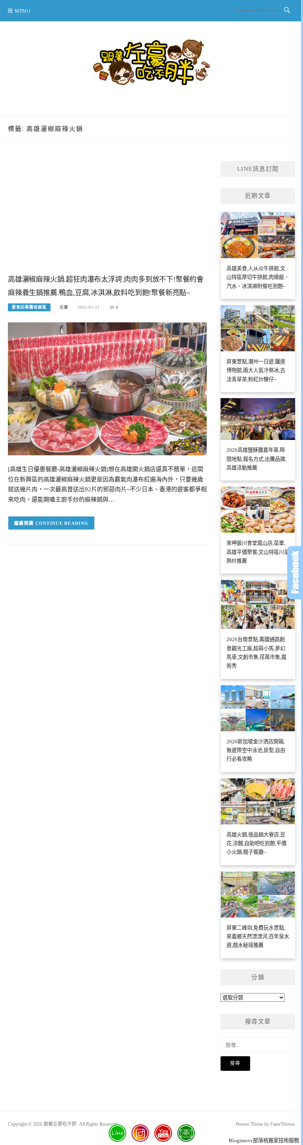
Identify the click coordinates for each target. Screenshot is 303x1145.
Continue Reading (62, 523)
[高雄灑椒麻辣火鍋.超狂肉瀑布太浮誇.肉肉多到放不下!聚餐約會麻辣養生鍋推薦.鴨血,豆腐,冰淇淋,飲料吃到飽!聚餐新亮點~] (107, 388)
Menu (23, 10)
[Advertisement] (107, 216)
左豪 (64, 307)
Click (295, 572)
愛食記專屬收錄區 (29, 307)
